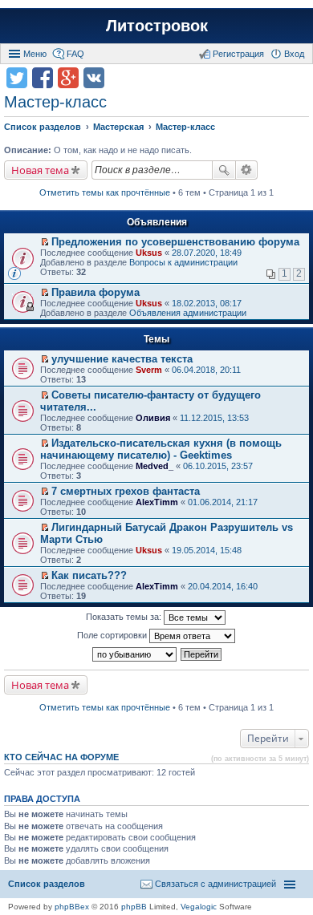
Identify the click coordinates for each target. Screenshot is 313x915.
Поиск (224, 170)
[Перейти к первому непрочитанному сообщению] (44, 242)
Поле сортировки (113, 635)
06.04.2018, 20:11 (206, 370)
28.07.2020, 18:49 (207, 252)
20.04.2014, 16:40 (223, 586)
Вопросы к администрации (183, 262)
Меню (35, 54)
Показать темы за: (125, 616)
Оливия (153, 418)
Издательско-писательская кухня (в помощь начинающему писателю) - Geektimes (161, 449)
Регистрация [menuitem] (238, 54)
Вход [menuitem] (294, 54)
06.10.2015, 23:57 (218, 466)
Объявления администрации (187, 313)
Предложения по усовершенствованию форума (175, 242)
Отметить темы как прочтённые (104, 192)
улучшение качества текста (122, 359)
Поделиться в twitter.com (16, 77)
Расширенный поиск (247, 170)
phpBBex (72, 906)
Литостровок (157, 25)
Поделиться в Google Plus (68, 77)
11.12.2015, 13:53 (214, 418)
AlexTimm (157, 502)
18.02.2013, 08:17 (207, 303)
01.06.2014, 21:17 (223, 502)
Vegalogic (199, 906)
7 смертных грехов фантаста (125, 491)
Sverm (149, 370)
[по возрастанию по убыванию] (135, 654)
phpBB (134, 906)
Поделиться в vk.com (93, 77)
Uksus (149, 252)
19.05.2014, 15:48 (207, 550)
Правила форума (95, 292)
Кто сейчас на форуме (61, 757)
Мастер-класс (55, 102)
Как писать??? (89, 575)
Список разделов (46, 884)
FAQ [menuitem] (75, 54)
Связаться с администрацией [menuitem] (215, 884)
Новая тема (40, 170)
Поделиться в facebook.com (42, 77)
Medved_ (154, 466)
